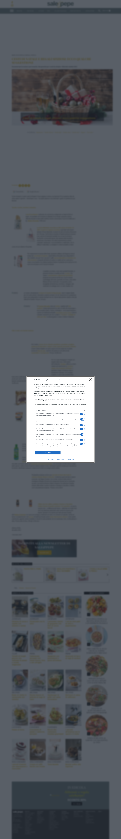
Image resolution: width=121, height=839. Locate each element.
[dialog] (60, 419)
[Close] (91, 380)
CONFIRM (47, 452)
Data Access (60, 459)
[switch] (82, 414)
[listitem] (60, 410)
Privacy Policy (70, 459)
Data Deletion (50, 459)
